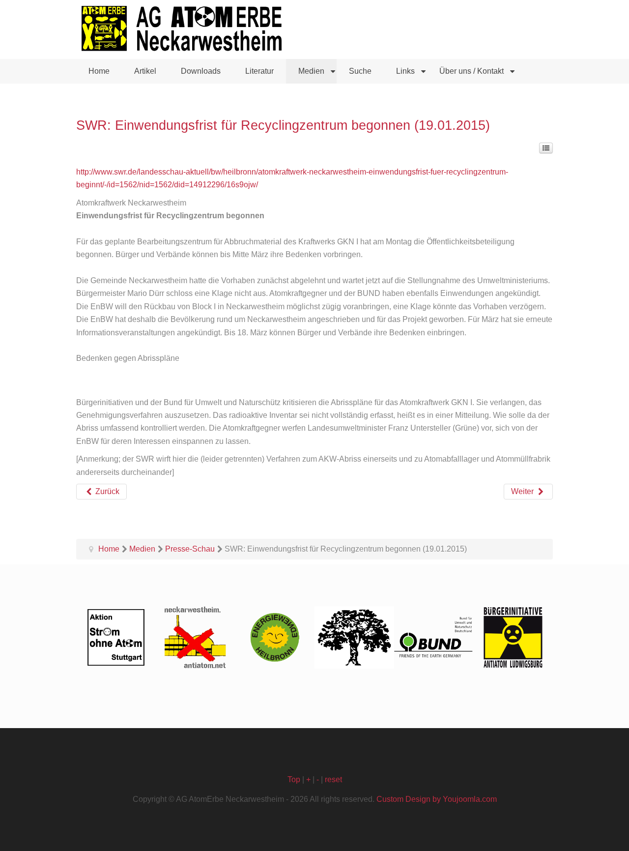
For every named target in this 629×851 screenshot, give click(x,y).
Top (293, 779)
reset (333, 779)
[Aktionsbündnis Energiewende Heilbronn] (274, 637)
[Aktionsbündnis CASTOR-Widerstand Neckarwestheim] (195, 637)
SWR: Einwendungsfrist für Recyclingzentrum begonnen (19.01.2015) (283, 125)
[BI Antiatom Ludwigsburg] (513, 637)
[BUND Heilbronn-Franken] (434, 637)
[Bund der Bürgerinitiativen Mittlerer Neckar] (354, 637)
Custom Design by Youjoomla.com (436, 799)
